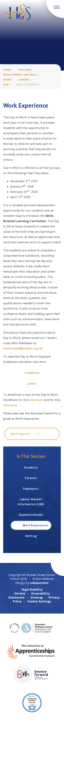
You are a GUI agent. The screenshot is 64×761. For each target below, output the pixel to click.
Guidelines (31, 373)
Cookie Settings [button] (39, 601)
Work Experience (27, 84)
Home (7, 69)
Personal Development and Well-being (20, 74)
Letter (32, 384)
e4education (39, 583)
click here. (10, 405)
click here (36, 400)
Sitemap (36, 597)
